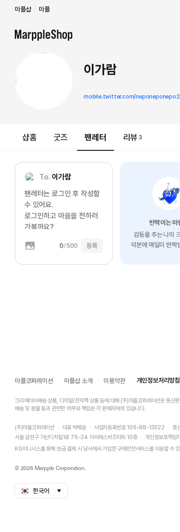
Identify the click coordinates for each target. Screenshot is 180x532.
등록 (91, 245)
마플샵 (23, 9)
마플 (44, 9)
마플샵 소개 (78, 380)
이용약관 (114, 380)
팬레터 (95, 137)
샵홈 (29, 137)
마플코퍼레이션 (34, 380)
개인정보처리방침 (158, 380)
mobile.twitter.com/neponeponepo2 (132, 96)
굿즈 (61, 137)
